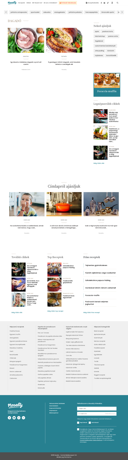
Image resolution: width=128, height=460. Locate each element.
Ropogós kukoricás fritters (74, 335)
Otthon (111, 146)
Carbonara (13, 378)
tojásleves (99, 55)
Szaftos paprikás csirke (45, 374)
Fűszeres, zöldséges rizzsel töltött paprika (48, 367)
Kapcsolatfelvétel (55, 408)
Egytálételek (98, 355)
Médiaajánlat (53, 413)
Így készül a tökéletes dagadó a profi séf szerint (25, 63)
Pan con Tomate (43, 333)
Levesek (96, 358)
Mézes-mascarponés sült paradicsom (46, 340)
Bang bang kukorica (72, 339)
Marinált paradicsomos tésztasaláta (49, 362)
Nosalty (64, 69)
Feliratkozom (110, 414)
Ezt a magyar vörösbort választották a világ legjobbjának (114, 152)
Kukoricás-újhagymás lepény (75, 364)
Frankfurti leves (15, 331)
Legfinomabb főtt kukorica (74, 332)
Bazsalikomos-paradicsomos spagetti (47, 355)
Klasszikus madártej (16, 348)
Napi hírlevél (83, 422)
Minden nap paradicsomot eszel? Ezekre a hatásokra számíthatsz (113, 117)
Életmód (64, 56)
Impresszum (53, 410)
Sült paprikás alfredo (44, 378)
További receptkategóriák (102, 378)
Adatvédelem (53, 406)
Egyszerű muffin (15, 334)
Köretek (96, 371)
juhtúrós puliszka (75, 12)
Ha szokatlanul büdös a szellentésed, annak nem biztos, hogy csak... (26, 227)
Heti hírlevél (95, 422)
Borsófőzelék (14, 355)
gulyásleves (67, 278)
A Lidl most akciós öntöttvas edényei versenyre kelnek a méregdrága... (64, 227)
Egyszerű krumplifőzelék (17, 344)
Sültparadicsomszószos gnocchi (48, 359)
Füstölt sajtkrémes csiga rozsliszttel (100, 273)
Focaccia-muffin (92, 295)
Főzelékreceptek (99, 348)
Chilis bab (13, 358)
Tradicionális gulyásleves (68, 281)
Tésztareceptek (99, 365)
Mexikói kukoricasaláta (73, 381)
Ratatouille (41, 388)
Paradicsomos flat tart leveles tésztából (47, 349)
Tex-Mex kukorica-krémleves (75, 345)
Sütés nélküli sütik (100, 344)
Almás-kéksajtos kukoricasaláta (76, 378)
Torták (96, 361)
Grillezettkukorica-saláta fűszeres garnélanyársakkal (77, 360)
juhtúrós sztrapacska (19, 12)
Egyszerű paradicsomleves (18, 341)
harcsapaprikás (92, 12)
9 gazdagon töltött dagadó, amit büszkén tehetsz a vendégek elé (64, 63)
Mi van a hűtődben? (50, 3)
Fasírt (11, 351)
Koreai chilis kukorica (72, 349)
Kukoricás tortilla (71, 368)
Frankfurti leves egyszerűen (68, 296)
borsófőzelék (111, 55)
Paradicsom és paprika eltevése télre (50, 336)
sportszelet (35, 12)
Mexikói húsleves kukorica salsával (77, 374)
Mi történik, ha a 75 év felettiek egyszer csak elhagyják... (33, 283)
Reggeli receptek (99, 375)
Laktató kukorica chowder (74, 352)
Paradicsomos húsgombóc (18, 365)
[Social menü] (105, 3)
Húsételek (97, 351)
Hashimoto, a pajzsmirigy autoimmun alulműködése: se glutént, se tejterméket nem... (114, 135)
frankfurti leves (68, 293)
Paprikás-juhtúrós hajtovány (47, 381)
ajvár (97, 31)
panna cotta (113, 36)
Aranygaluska (14, 338)
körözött (110, 51)
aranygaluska (59, 12)
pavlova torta (107, 31)
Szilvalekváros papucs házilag (69, 266)
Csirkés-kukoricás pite (73, 371)
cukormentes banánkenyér (105, 46)
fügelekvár (99, 41)
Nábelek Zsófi (26, 69)
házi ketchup (100, 36)
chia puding (99, 51)
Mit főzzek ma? (37, 3)
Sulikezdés (112, 110)
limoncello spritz (108, 12)
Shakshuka (41, 385)
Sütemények (98, 338)
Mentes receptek (99, 341)
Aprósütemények (99, 334)
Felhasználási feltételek (57, 403)
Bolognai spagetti (15, 361)
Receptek (21, 3)
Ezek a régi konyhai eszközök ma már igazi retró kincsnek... (101, 227)
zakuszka (46, 12)
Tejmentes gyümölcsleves (96, 265)
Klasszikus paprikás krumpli (46, 371)
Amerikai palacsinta (16, 375)
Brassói (12, 368)
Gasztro (26, 56)
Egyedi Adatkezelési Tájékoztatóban (91, 440)
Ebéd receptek (99, 331)
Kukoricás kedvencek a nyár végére (76, 328)
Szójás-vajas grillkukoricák (74, 342)
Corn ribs (69, 355)
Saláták (96, 368)
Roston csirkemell (15, 371)
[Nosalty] (12, 2)
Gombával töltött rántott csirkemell (100, 288)
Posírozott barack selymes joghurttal (96, 302)
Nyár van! (112, 126)
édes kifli (65, 263)
